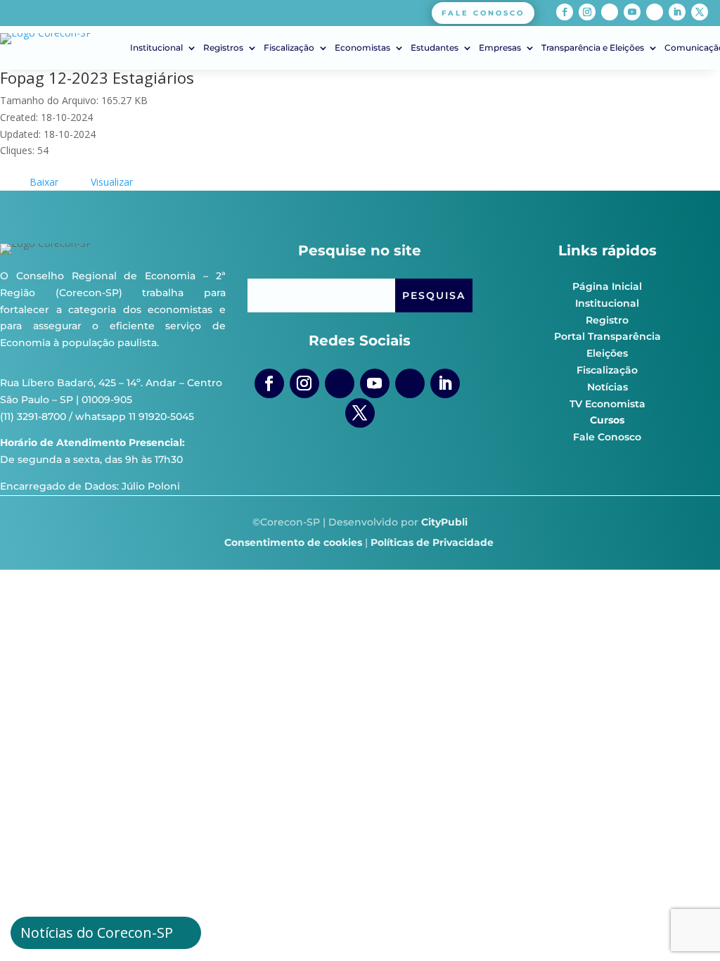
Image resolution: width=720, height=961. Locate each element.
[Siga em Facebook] (564, 12)
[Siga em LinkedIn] (677, 12)
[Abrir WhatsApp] (685, 925)
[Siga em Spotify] (654, 12)
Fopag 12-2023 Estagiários (97, 77)
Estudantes (434, 48)
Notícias (607, 387)
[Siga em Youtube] (632, 12)
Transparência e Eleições (592, 48)
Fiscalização (289, 48)
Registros (223, 48)
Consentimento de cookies (293, 542)
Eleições (607, 353)
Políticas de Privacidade (432, 542)
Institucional (156, 48)
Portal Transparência (607, 336)
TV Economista (607, 403)
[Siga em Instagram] (587, 12)
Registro (607, 320)
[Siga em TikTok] (609, 12)
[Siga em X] (699, 12)
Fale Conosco (607, 437)
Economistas (362, 48)
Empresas (500, 48)
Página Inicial (607, 286)
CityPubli (444, 522)
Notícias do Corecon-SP (96, 932)
